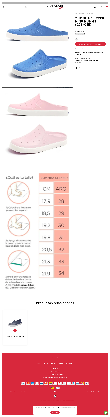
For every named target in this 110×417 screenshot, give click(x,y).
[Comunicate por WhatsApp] (106, 413)
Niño (87, 13)
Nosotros (53, 363)
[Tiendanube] (55, 392)
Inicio (76, 13)
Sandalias (91, 13)
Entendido (55, 412)
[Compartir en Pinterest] (82, 67)
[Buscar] (25, 7)
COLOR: (79, 31)
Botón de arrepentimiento (68, 400)
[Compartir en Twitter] (79, 67)
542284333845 (56, 368)
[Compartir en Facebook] (76, 67)
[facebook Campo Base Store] (57, 357)
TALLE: (77, 37)
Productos (45, 363)
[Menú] (4, 7)
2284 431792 (56, 371)
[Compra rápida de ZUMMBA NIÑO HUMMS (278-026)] (15, 330)
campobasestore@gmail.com (56, 374)
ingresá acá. (58, 400)
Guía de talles (69, 363)
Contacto (60, 363)
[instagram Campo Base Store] (53, 357)
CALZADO (81, 13)
